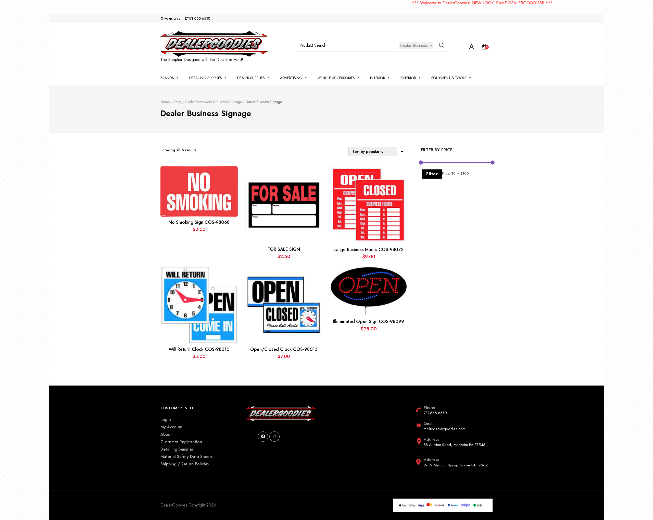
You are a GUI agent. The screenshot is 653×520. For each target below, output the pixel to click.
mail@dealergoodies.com (445, 429)
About (166, 434)
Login (165, 420)
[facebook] (263, 436)
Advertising (291, 77)
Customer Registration (181, 442)
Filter (432, 174)
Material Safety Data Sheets (186, 457)
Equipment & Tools (449, 77)
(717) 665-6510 (197, 18)
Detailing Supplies (205, 77)
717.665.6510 (435, 413)
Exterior (408, 77)
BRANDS (167, 77)
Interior (377, 77)
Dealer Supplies (251, 77)
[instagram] (274, 436)
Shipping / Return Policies (184, 464)
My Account (171, 427)
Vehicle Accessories (336, 77)
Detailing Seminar (176, 449)
